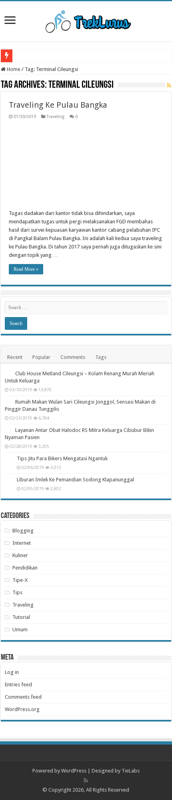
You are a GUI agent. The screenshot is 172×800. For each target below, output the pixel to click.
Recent (14, 357)
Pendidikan (25, 568)
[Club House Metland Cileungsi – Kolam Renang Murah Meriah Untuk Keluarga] (8, 373)
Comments (72, 357)
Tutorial (21, 617)
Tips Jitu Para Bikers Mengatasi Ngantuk (62, 458)
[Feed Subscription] (169, 85)
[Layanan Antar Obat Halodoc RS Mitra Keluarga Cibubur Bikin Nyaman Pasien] (8, 430)
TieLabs (131, 771)
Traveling (55, 116)
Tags (100, 357)
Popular (41, 357)
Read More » (26, 269)
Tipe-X (20, 580)
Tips (17, 592)
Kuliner (20, 555)
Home (13, 69)
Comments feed (23, 697)
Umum (20, 630)
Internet (21, 543)
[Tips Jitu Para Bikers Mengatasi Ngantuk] (9, 459)
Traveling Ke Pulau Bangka (58, 105)
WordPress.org (22, 709)
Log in (12, 672)
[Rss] (86, 780)
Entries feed (18, 685)
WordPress (73, 771)
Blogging (23, 531)
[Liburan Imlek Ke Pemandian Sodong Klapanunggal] (9, 480)
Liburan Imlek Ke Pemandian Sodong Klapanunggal (75, 480)
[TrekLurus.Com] (86, 20)
